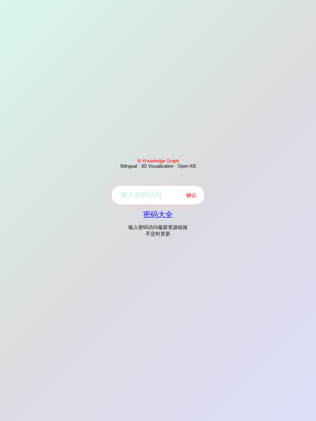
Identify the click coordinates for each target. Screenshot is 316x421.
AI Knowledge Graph (158, 160)
